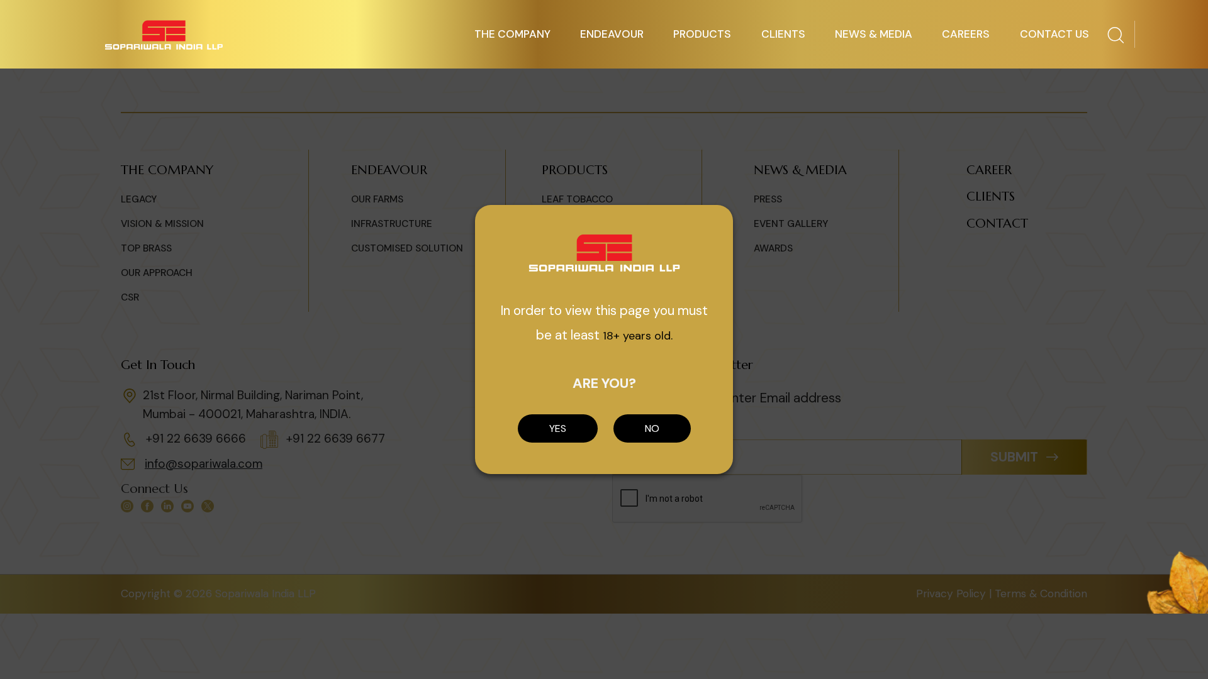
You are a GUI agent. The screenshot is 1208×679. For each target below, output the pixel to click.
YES (557, 428)
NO (652, 428)
